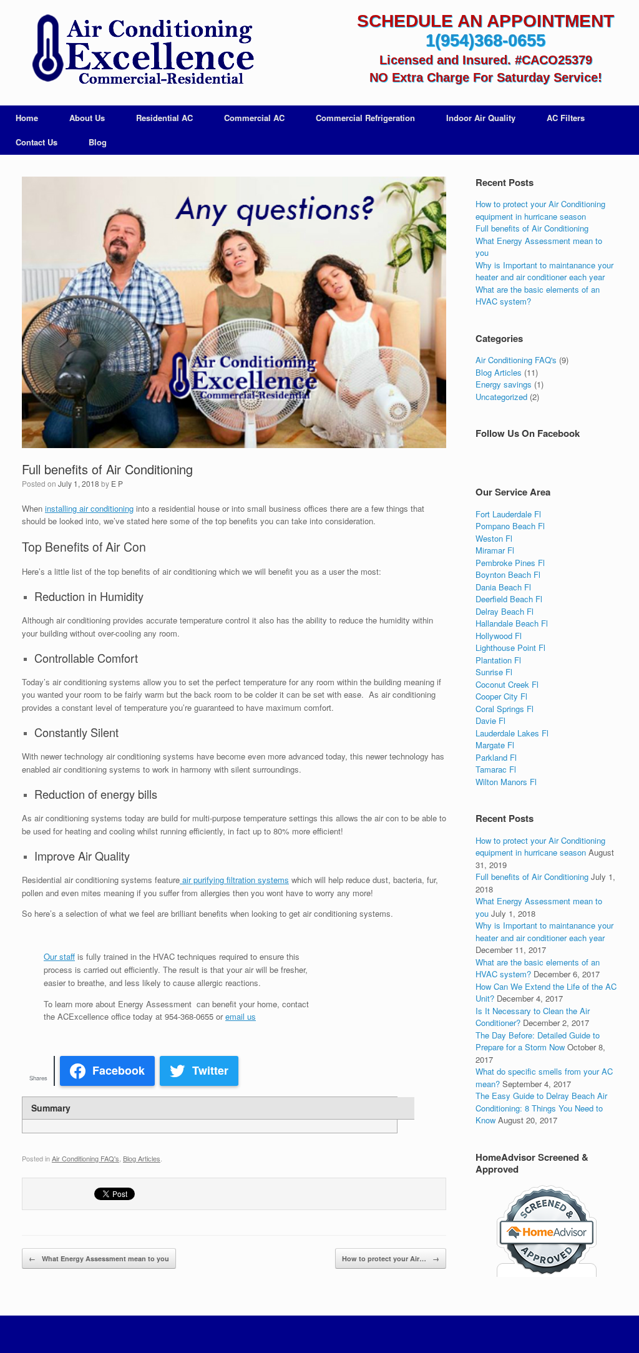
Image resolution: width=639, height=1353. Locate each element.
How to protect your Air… (390, 1258)
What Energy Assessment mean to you (99, 1258)
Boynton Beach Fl (508, 574)
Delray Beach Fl (505, 611)
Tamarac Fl (496, 769)
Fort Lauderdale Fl (508, 514)
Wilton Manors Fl (506, 782)
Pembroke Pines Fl (510, 563)
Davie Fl (490, 720)
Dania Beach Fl (503, 587)
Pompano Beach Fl (510, 526)
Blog (98, 142)
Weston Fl (494, 538)
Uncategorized (501, 397)
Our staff (59, 956)
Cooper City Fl (501, 696)
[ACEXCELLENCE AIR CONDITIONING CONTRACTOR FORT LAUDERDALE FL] (140, 51)
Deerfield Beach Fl (509, 599)
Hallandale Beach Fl (512, 623)
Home (27, 118)
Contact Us (36, 142)
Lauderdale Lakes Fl (512, 733)
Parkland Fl (496, 757)
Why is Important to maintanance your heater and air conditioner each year (544, 271)
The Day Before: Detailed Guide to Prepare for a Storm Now (538, 1041)
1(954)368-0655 (485, 40)
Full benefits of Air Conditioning (107, 469)
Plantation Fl (498, 660)
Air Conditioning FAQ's (85, 1158)
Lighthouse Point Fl (510, 647)
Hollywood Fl (499, 636)
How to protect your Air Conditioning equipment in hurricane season (540, 210)
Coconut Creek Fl (507, 684)
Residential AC (164, 118)
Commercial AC (254, 118)
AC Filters (566, 118)
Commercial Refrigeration (365, 118)
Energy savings (504, 384)
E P (117, 483)
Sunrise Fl (494, 672)
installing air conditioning (89, 508)
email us (240, 1016)
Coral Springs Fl (505, 709)
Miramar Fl (495, 550)
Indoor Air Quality (480, 118)
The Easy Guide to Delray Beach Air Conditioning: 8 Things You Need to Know (541, 1108)
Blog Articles (141, 1158)
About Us (87, 118)
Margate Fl (495, 745)
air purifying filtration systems (234, 880)
